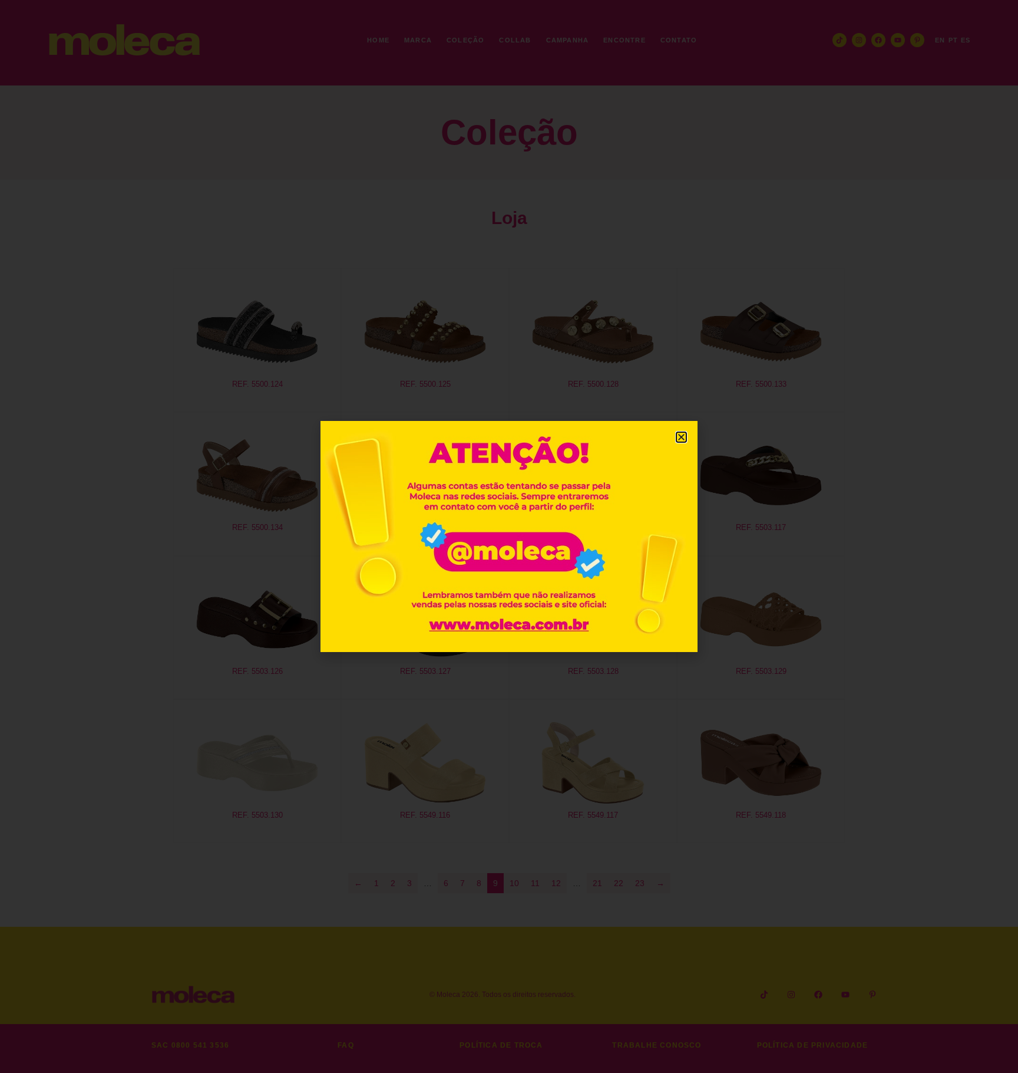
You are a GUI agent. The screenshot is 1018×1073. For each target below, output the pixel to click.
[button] (681, 437)
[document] (509, 536)
